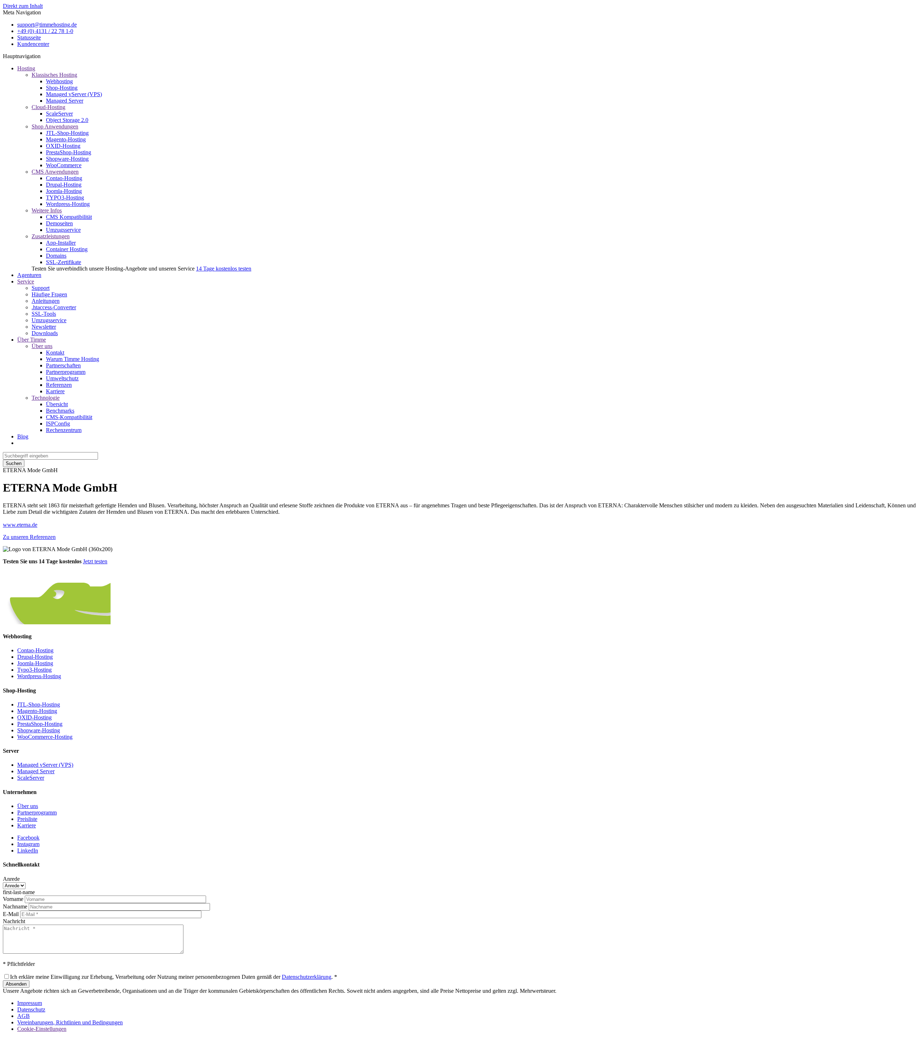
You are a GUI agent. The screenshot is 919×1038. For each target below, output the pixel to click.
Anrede (11, 879)
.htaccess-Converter (54, 307)
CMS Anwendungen (55, 172)
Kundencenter (33, 44)
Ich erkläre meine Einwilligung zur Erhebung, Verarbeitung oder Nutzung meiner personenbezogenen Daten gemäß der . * (173, 977)
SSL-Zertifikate (63, 262)
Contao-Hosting (64, 178)
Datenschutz (31, 1009)
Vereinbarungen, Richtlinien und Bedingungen (70, 1022)
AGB (23, 1016)
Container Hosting (67, 249)
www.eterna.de (20, 525)
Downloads (45, 333)
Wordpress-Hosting (68, 204)
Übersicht (57, 404)
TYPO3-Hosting (65, 197)
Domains (56, 256)
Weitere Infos (47, 210)
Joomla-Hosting (64, 191)
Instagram (28, 844)
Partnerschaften (63, 365)
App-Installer (61, 243)
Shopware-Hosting (67, 159)
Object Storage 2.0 (67, 120)
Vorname (13, 899)
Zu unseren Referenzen (29, 537)
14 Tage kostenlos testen (223, 269)
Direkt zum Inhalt (23, 6)
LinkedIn (27, 850)
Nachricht (14, 921)
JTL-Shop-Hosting (67, 133)
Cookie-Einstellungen (41, 1029)
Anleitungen (46, 301)
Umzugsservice (63, 230)
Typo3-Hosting (34, 670)
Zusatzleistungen (51, 236)
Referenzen (59, 385)
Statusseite (29, 37)
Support (41, 288)
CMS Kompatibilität (69, 217)
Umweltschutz (62, 378)
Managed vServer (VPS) (74, 94)
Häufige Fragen (49, 294)
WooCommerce (63, 165)
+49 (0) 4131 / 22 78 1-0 (45, 31)
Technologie (46, 398)
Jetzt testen (95, 561)
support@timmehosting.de (47, 25)
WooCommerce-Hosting (45, 737)
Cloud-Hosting (48, 107)
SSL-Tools (44, 314)
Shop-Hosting (62, 88)
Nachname (15, 906)
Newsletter (44, 327)
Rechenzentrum (63, 430)
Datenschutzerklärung (306, 977)
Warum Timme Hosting (72, 359)
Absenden (16, 984)
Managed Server (64, 101)
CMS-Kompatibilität (69, 417)
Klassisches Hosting (54, 75)
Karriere (55, 391)
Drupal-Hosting (63, 185)
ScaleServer (59, 114)
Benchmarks (60, 411)
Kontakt (55, 352)
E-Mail (11, 914)
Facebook (28, 838)
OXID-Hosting (63, 146)
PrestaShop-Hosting (68, 152)
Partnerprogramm (65, 372)
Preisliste (27, 819)
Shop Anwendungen (55, 126)
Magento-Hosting (66, 139)
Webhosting (59, 81)
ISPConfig (58, 424)
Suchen (14, 463)
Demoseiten (59, 223)
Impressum (29, 1003)
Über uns (42, 346)
